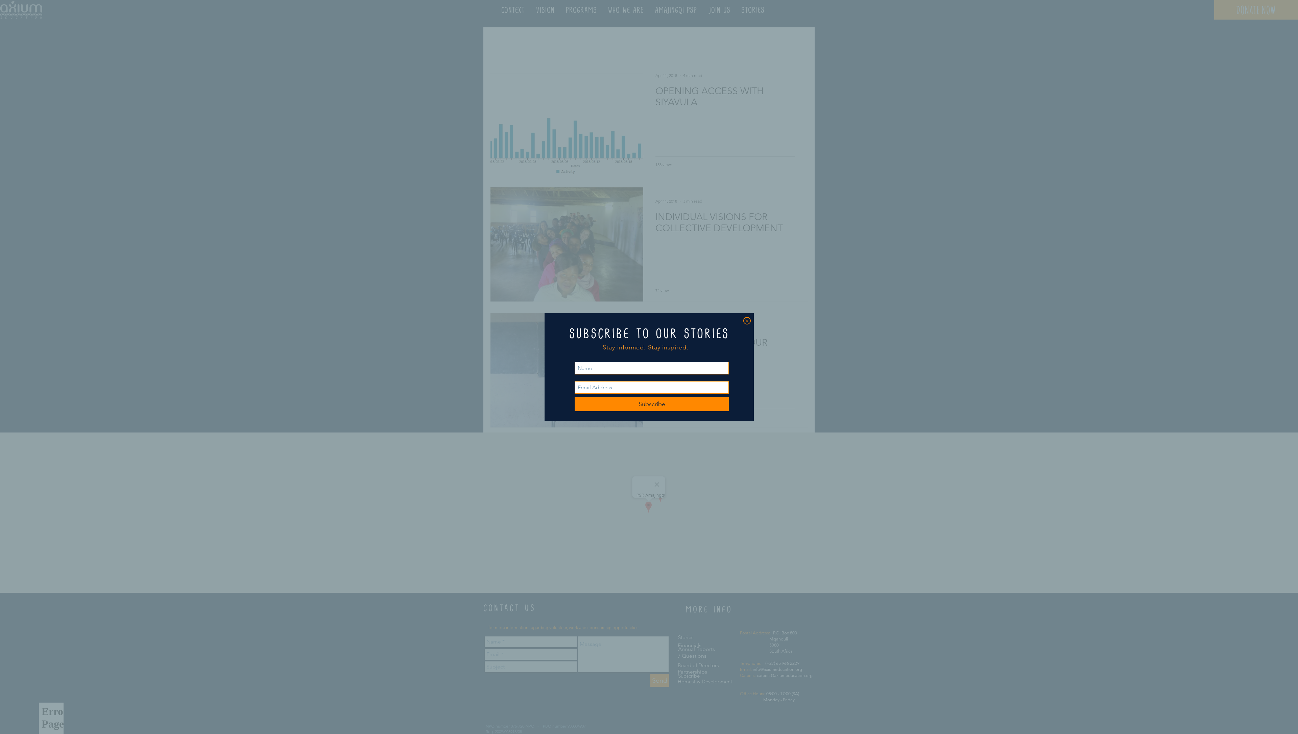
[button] (747, 320)
